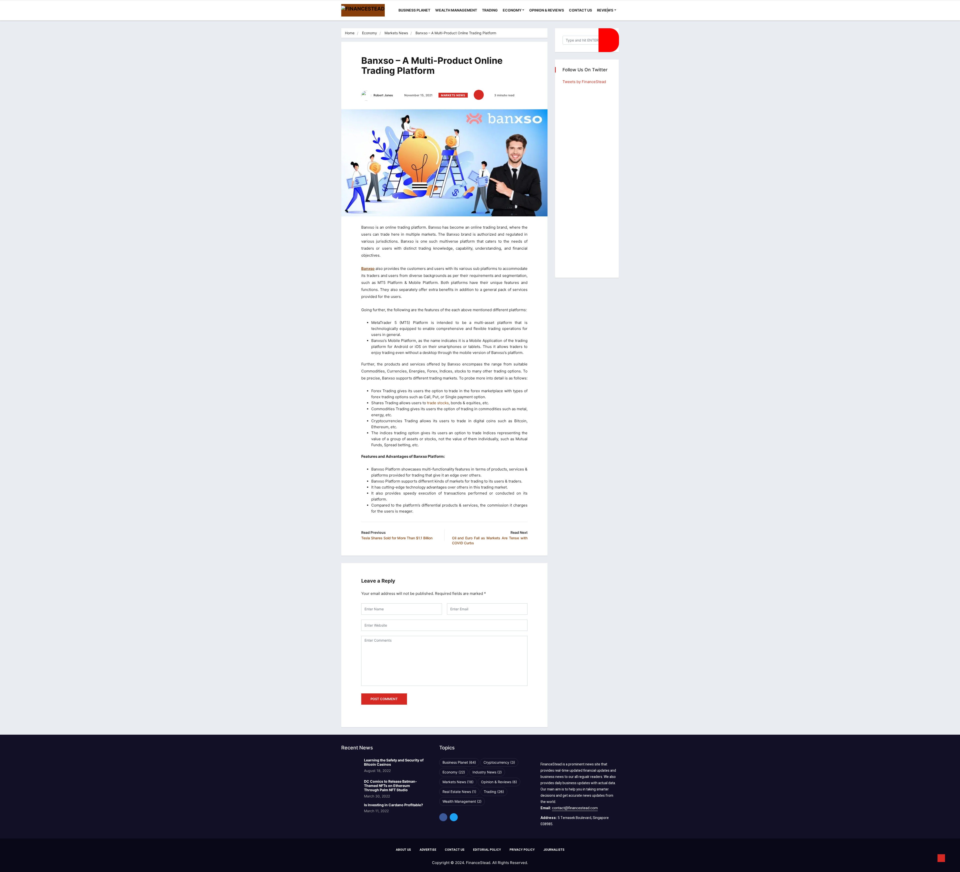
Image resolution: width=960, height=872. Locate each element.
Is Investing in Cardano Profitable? (393, 805)
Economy (512, 10)
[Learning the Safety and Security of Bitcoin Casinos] (350, 766)
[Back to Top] (941, 858)
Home (349, 33)
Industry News (487, 772)
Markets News (396, 33)
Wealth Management (456, 10)
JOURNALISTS (553, 849)
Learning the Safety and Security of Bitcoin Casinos (394, 762)
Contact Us (580, 10)
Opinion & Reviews (546, 10)
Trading (490, 10)
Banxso (367, 268)
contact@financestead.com (575, 808)
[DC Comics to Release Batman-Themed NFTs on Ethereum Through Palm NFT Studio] (350, 787)
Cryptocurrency (499, 762)
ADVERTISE (428, 849)
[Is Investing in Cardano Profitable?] (350, 811)
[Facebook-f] (443, 817)
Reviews (605, 10)
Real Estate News (459, 791)
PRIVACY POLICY (522, 849)
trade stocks (438, 402)
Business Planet (414, 10)
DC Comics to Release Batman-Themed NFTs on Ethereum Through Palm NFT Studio (390, 785)
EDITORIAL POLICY (487, 849)
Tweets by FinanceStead (584, 81)
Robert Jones (383, 95)
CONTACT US (454, 849)
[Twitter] (454, 817)
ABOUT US (403, 849)
